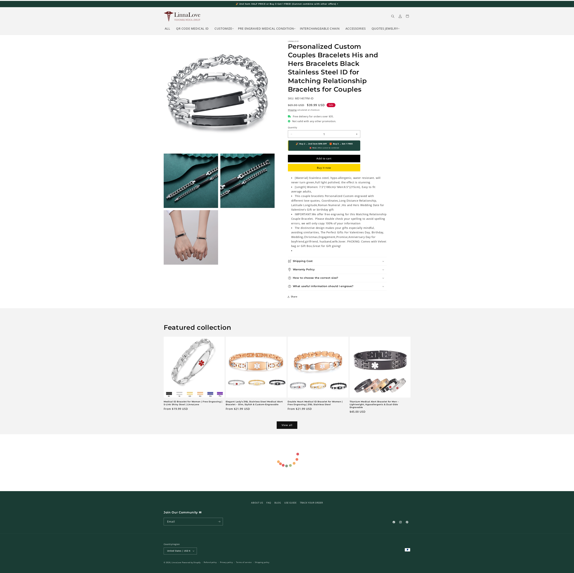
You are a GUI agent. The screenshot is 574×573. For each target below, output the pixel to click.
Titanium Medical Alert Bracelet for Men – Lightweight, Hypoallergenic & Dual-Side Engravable (374, 404)
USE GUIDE (290, 502)
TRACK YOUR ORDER (311, 502)
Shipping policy (262, 562)
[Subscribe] (219, 522)
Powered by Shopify (191, 562)
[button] (223, 28)
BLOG (277, 502)
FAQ (268, 502)
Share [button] (294, 296)
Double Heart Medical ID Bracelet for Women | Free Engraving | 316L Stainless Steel (315, 403)
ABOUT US (257, 502)
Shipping (292, 110)
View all (287, 425)
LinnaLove (177, 562)
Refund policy (210, 562)
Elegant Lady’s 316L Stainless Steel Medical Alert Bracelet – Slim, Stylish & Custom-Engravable (254, 403)
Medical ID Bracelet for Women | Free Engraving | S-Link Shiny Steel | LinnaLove (193, 403)
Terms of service (244, 562)
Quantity (292, 127)
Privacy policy (226, 562)
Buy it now (324, 167)
